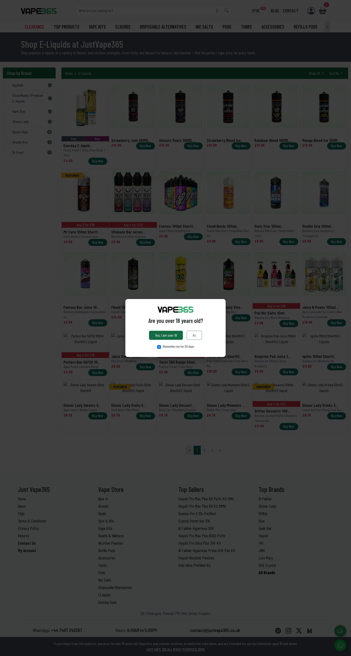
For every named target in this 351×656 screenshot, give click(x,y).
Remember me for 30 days (178, 346)
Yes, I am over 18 (166, 335)
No (194, 335)
